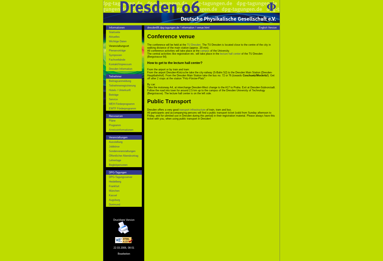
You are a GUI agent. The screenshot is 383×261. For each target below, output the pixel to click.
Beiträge (113, 94)
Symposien (115, 55)
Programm (115, 125)
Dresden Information (120, 68)
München (114, 190)
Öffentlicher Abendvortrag (123, 155)
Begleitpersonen (118, 164)
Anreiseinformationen (121, 129)
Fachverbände (117, 59)
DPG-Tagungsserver (120, 177)
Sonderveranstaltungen (122, 151)
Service (113, 99)
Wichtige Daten (117, 41)
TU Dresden (194, 44)
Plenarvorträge (117, 50)
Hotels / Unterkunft (120, 90)
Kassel (113, 195)
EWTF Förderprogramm (122, 108)
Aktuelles (114, 36)
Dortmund (114, 204)
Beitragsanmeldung (120, 80)
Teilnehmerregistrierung (122, 85)
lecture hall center (230, 53)
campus (204, 50)
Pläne (112, 120)
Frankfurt (114, 186)
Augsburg (114, 199)
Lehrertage (115, 160)
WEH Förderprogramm (122, 103)
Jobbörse (114, 146)
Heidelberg (115, 181)
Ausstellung (115, 141)
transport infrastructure (192, 109)
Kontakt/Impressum (120, 64)
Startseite (114, 32)
